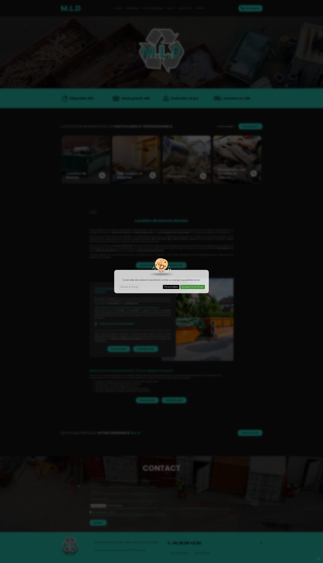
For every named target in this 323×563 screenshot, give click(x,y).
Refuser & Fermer (129, 287)
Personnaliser (171, 287)
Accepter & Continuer (193, 287)
